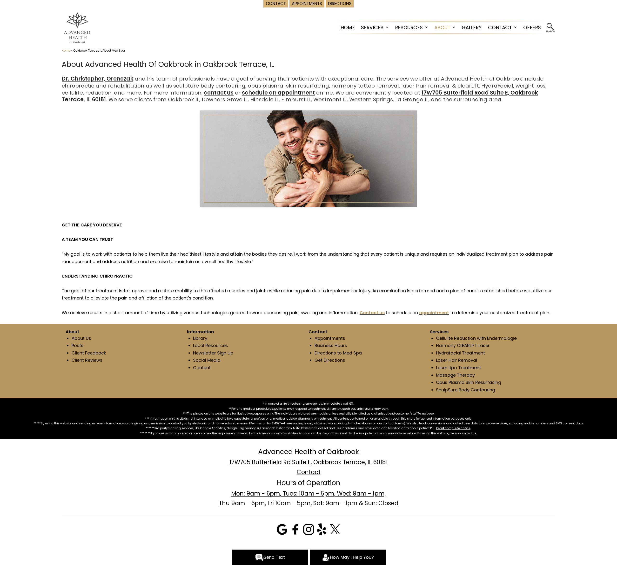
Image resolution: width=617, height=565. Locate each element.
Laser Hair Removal (456, 360)
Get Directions (330, 360)
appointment (434, 313)
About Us (81, 338)
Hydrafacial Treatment (460, 353)
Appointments (330, 338)
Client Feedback (89, 353)
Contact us (372, 313)
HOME (348, 27)
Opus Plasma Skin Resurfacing (468, 382)
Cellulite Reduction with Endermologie (476, 338)
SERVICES (372, 27)
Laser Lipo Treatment (458, 368)
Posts (77, 345)
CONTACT (500, 27)
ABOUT (442, 27)
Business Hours (331, 345)
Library (200, 338)
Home (66, 50)
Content (202, 368)
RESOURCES (409, 27)
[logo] (77, 28)
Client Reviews (87, 360)
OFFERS (532, 27)
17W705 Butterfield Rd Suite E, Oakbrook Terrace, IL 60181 (308, 462)
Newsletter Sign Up (213, 353)
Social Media (206, 360)
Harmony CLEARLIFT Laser (463, 345)
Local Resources (210, 345)
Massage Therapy (455, 375)
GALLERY (472, 27)
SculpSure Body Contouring (465, 390)
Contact (309, 472)
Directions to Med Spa (338, 353)
